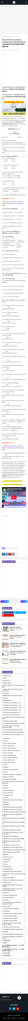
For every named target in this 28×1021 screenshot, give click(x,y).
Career (15, 698)
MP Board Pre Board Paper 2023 (15, 839)
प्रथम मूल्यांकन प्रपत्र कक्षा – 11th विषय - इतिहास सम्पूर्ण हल (14, 946)
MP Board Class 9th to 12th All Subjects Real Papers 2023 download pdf (13, 203)
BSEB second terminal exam (15, 695)
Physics (15, 861)
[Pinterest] (9, 554)
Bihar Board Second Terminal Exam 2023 (14, 690)
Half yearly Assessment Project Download (14, 782)
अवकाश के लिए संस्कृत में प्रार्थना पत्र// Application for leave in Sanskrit (17, 637)
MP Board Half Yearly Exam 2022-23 (14, 822)
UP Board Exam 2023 (15, 920)
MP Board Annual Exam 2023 (12, 36)
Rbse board (15, 882)
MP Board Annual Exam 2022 (15, 807)
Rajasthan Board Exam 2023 (15, 871)
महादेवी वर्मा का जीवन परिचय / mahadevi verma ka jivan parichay (16, 629)
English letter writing (15, 769)
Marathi (15, 802)
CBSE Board (15, 700)
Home (3, 36)
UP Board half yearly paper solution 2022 (14, 923)
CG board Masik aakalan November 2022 (14, 726)
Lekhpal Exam (15, 795)
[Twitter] (6, 554)
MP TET (15, 854)
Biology (15, 693)
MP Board (15, 804)
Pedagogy (15, 859)
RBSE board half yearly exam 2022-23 (14, 885)
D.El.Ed (15, 767)
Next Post (23, 601)
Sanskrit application (15, 895)
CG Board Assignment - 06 (15, 710)
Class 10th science (15, 748)
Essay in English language (15, 774)
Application (15, 675)
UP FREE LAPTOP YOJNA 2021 (15, 929)
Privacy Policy (21, 1018)
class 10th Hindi (15, 745)
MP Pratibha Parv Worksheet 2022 (15, 850)
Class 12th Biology (15, 755)
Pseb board (15, 866)
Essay (15, 772)
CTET (15, 764)
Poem (15, 864)
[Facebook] (3, 554)
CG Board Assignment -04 (15, 712)
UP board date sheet (15, 915)
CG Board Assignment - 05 (15, 707)
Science (15, 900)
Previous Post (5, 601)
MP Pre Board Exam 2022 (14, 852)
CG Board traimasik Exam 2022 (15, 732)
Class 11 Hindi (15, 752)
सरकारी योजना (15, 955)
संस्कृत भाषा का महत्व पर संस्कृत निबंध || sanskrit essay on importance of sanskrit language (17, 645)
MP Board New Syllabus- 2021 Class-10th (14, 833)
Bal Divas (15, 680)
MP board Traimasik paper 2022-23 (14, 841)
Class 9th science (15, 762)
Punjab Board (15, 869)
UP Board (15, 911)
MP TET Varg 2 (15, 857)
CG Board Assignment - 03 (15, 705)
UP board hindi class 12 (15, 927)
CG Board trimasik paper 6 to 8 (14, 735)
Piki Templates (17, 1015)
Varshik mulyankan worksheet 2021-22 (14, 937)
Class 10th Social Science (15, 750)
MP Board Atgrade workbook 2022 (15, 812)
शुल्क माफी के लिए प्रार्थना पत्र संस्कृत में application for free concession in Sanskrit (17, 661)
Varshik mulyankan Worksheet (15, 934)
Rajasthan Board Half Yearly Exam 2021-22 (14, 874)
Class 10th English (15, 743)
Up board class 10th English (15, 913)
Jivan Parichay (15, 792)
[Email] (13, 554)
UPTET (15, 931)
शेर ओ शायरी (15, 953)
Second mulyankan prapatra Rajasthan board (14, 903)
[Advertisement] (14, 19)
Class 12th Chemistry (15, 757)
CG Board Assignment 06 (15, 714)
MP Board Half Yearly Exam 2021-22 (14, 819)
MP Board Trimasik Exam (15, 845)
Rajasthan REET (15, 877)
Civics (15, 740)
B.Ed (15, 678)
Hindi (15, 785)
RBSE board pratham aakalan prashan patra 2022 (14, 889)
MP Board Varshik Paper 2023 (15, 847)
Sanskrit (15, 892)
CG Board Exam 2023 (15, 721)
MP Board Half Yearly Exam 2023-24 (14, 826)
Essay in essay (15, 776)
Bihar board (15, 683)
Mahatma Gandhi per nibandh (15, 800)
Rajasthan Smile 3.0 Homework (15, 880)
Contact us (14, 1018)
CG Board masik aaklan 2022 (15, 729)
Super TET (15, 906)
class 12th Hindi (15, 760)
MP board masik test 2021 (15, 830)
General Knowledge (15, 779)
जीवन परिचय (15, 940)
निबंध (15, 942)
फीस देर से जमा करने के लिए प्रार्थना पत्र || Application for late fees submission (18, 653)
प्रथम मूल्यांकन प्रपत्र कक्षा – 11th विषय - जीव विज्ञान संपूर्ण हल (14, 950)
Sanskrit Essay (15, 897)
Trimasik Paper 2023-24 (15, 908)
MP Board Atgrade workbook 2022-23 (14, 815)
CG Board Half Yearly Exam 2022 (15, 724)
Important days (15, 790)
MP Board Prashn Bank (15, 836)
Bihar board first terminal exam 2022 (14, 686)
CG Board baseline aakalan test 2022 (14, 718)
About (8, 1018)
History (15, 788)
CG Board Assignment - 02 (15, 702)
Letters (15, 797)
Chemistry (15, 738)
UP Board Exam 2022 (15, 918)
